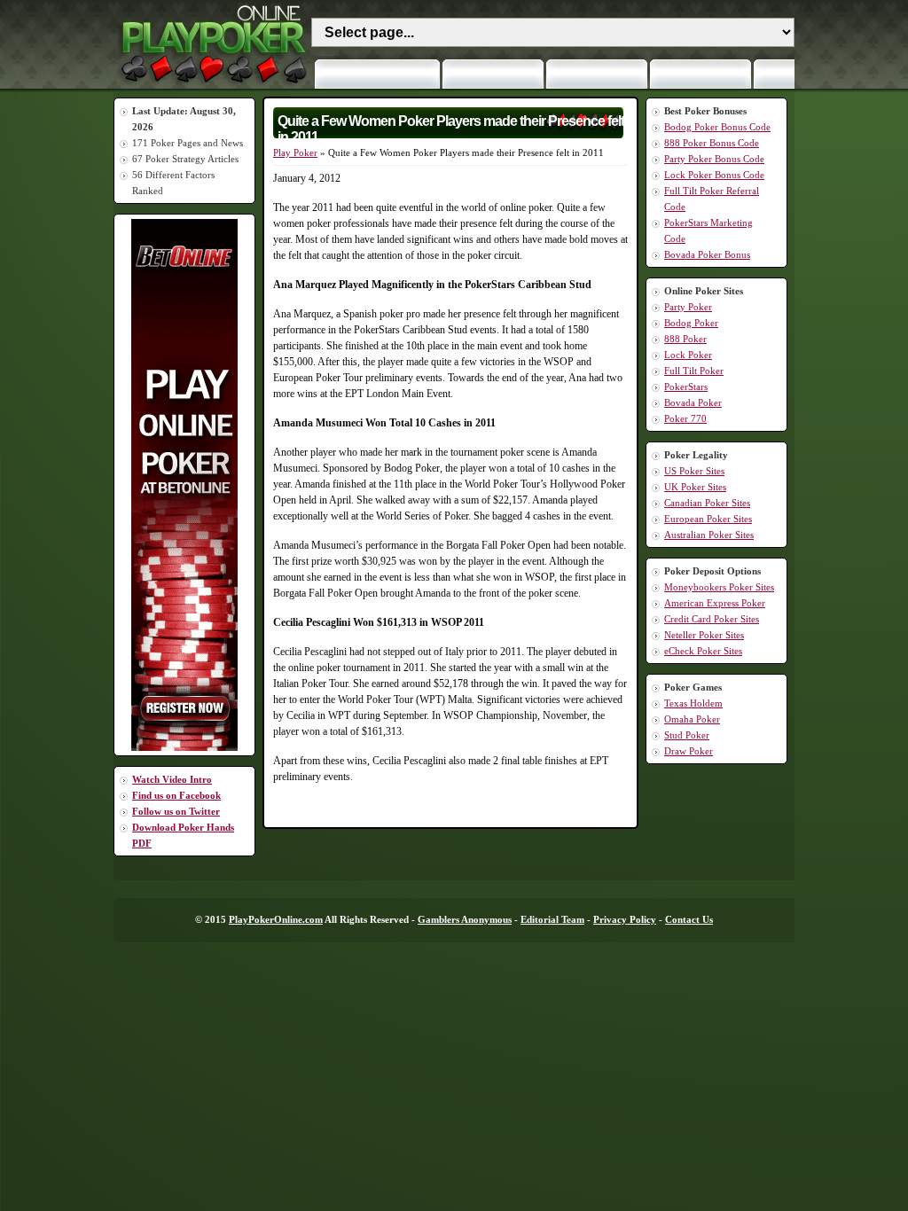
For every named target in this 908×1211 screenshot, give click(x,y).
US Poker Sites (694, 470)
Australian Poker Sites (709, 534)
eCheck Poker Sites (703, 650)
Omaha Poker (692, 719)
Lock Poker (688, 354)
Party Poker (688, 306)
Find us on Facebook (176, 795)
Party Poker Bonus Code (714, 158)
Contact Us (689, 919)
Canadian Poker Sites (707, 502)
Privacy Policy (624, 919)
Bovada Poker (693, 402)
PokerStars (686, 386)
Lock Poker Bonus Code (714, 174)
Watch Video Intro (172, 779)
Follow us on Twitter (176, 811)
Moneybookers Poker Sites (719, 587)
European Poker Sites (708, 518)
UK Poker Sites (695, 486)
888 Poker (685, 338)
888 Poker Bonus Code (711, 142)
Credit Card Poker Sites (711, 618)
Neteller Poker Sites (704, 634)
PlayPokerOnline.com (276, 919)
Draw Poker (688, 751)
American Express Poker (714, 603)
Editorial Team (552, 919)
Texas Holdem (693, 703)
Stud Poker (686, 735)
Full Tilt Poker (694, 370)
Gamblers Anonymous (465, 919)
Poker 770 (685, 418)
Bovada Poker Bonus (707, 254)
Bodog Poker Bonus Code (717, 126)
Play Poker (295, 152)
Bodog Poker (691, 322)
